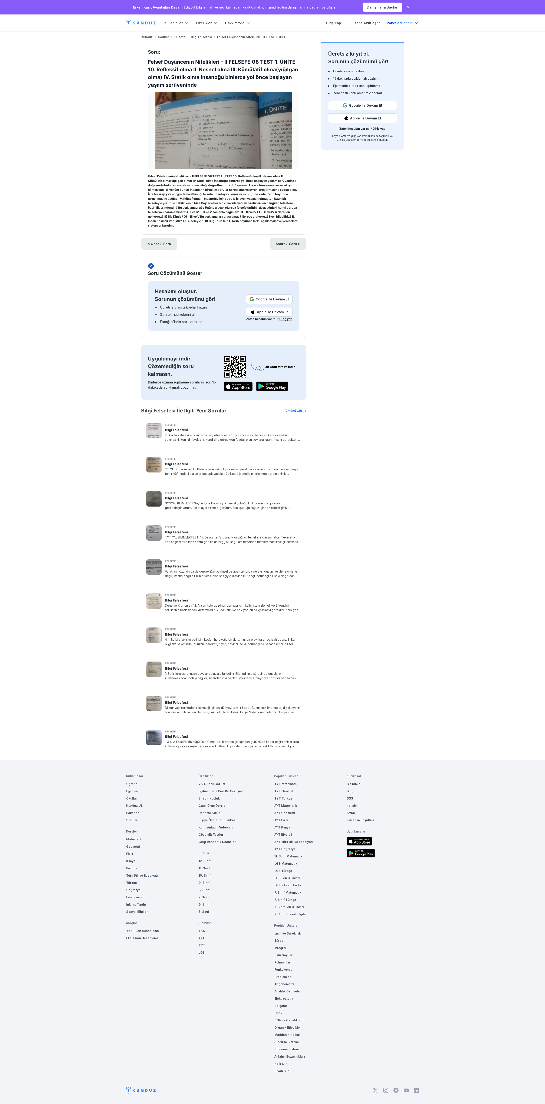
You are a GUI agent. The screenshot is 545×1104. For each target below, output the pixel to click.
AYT (202, 938)
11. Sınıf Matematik (288, 856)
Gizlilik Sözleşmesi (348, 139)
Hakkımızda (234, 23)
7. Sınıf (204, 897)
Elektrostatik (283, 998)
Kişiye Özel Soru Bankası (217, 820)
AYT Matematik (285, 805)
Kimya (130, 861)
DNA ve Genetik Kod (289, 1020)
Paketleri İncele (400, 23)
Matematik (134, 839)
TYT (202, 945)
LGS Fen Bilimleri (287, 878)
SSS (350, 798)
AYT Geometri (284, 813)
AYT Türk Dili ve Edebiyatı (293, 842)
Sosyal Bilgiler (137, 911)
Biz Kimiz (353, 784)
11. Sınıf (204, 868)
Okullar (131, 798)
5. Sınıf (204, 911)
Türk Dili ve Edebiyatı (142, 875)
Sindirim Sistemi (286, 1042)
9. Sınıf (204, 882)
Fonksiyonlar (284, 969)
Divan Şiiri (282, 1071)
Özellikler (204, 23)
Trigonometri (284, 984)
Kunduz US (134, 805)
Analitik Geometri (287, 991)
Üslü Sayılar (283, 955)
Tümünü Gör (293, 410)
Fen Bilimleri (135, 897)
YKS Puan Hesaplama (142, 931)
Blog (350, 791)
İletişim (352, 805)
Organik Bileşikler (287, 1027)
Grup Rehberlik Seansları (218, 842)
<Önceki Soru (159, 244)
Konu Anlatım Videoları (216, 827)
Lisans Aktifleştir (366, 23)
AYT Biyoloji (283, 834)
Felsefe (179, 37)
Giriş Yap (333, 23)
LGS (202, 952)
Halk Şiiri (281, 1063)
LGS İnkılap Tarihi (287, 885)
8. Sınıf (204, 890)
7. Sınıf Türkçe (285, 900)
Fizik (129, 854)
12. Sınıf (205, 861)
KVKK (351, 813)
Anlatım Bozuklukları (289, 1056)
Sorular (163, 37)
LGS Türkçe (283, 871)
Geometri (133, 846)
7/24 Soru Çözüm (212, 784)
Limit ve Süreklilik (287, 933)
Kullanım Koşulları (378, 136)
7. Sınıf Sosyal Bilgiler (290, 914)
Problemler (282, 977)
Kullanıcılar (173, 23)
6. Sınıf (204, 904)
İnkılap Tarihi (136, 904)
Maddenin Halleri (287, 1035)
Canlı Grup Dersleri (213, 805)
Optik (278, 1013)
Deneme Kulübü (210, 813)
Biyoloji (131, 868)
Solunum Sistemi (287, 1049)
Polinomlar (282, 962)
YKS (202, 931)
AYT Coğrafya (284, 849)
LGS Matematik (285, 863)
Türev (278, 940)
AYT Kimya (282, 827)
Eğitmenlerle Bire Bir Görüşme (221, 791)
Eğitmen (132, 791)
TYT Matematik (285, 784)
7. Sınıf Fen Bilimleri (289, 907)
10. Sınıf (205, 875)
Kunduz (147, 37)
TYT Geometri (284, 791)
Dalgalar (280, 1006)
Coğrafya (133, 890)
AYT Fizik (281, 820)
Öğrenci (132, 784)
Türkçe (131, 882)
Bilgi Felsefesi (201, 37)
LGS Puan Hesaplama (142, 938)
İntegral (280, 948)
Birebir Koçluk (209, 798)
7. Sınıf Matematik (287, 892)
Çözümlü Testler (211, 834)
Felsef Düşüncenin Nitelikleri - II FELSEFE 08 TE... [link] (253, 37)
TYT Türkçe (283, 798)
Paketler (132, 813)
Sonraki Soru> (288, 244)
